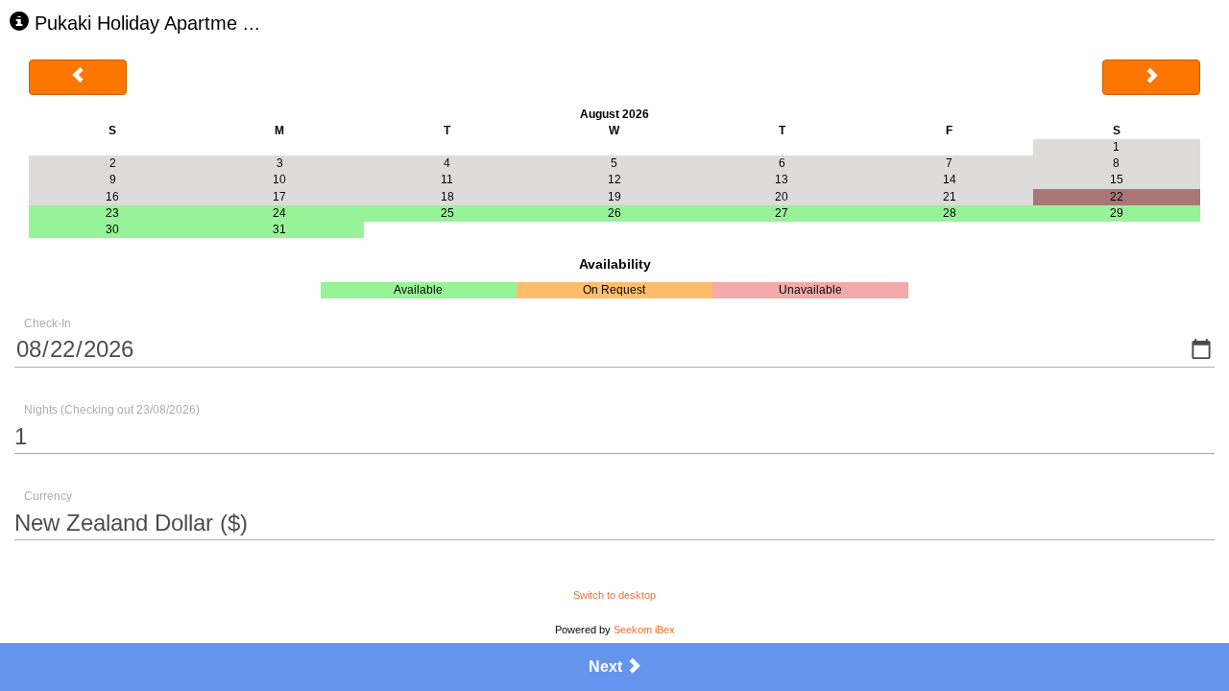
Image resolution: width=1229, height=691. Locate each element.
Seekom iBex (644, 629)
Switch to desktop (614, 595)
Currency (48, 496)
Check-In (47, 323)
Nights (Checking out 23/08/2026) (112, 410)
